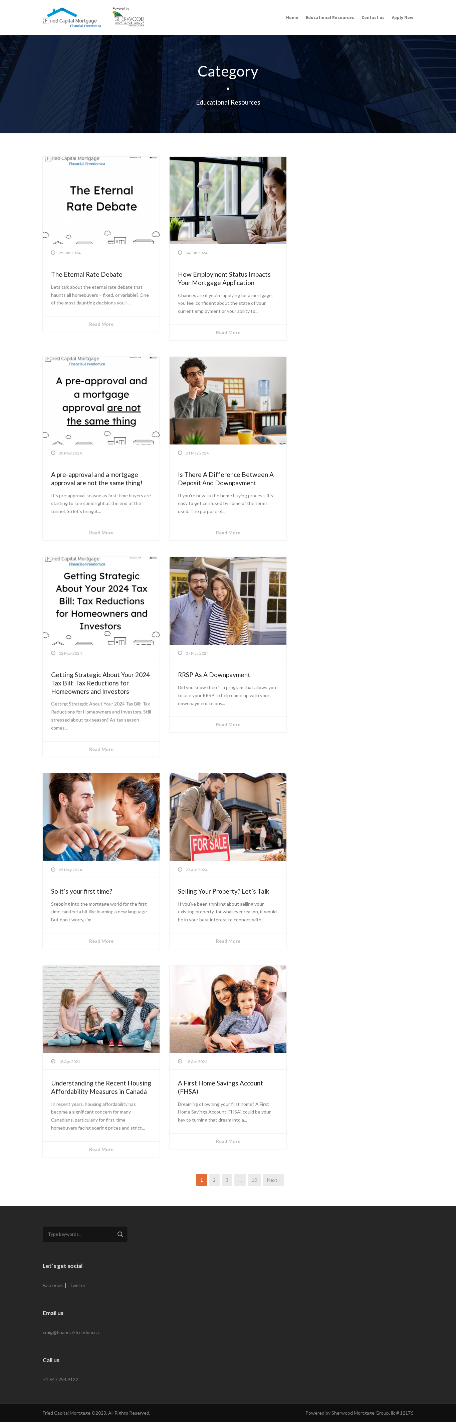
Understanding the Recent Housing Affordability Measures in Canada (101, 1087)
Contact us (373, 17)
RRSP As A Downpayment (214, 674)
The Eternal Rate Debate (87, 274)
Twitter (77, 1285)
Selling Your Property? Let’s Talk (223, 891)
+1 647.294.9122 (60, 1379)
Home (292, 17)
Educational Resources (330, 17)
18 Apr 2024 (69, 1061)
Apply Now (402, 17)
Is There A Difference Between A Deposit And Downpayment (226, 479)
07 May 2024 (197, 653)
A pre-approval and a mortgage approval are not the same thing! (97, 479)
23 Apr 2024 (196, 869)
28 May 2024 (70, 453)
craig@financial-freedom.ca (71, 1332)
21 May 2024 (197, 453)
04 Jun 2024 (196, 252)
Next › (273, 1180)
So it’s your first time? (81, 891)
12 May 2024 (70, 653)
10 (254, 1180)
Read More (101, 324)
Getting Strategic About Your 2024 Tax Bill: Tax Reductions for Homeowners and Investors (100, 683)
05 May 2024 (70, 869)
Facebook (53, 1285)
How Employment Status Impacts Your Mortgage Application (224, 278)
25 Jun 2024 (69, 252)
